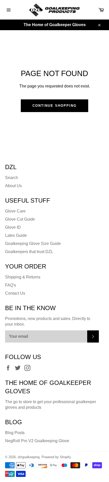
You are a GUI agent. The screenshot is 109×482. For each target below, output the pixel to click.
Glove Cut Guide (20, 219)
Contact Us (15, 293)
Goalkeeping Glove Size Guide (33, 243)
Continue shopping (54, 106)
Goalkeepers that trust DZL (29, 251)
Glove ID (13, 227)
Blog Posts (15, 433)
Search (11, 177)
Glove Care (15, 211)
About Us (13, 186)
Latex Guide (16, 235)
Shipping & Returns (22, 277)
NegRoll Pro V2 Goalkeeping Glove (37, 441)
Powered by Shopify (56, 457)
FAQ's (10, 285)
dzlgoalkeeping (29, 457)
